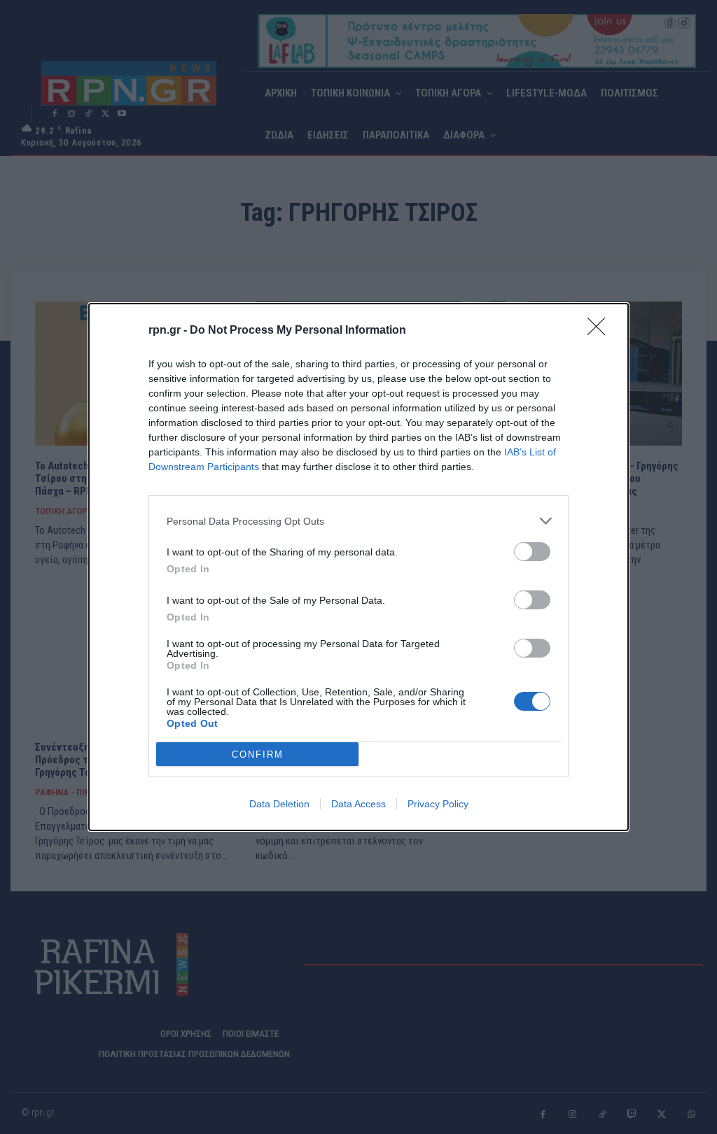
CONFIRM (258, 754)
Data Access (358, 803)
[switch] (532, 551)
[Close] (600, 331)
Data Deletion (279, 803)
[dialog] (358, 567)
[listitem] (358, 520)
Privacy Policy (438, 803)
